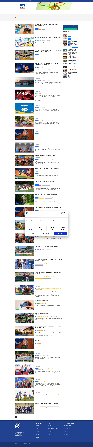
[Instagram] (65, 1)
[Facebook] (63, 1)
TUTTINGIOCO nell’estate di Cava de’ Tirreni (45, 142)
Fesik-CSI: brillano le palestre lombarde (72, 70)
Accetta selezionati (46, 233)
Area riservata (27, 0)
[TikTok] (77, 1)
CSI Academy (66, 434)
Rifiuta (32, 233)
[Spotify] (73, 1)
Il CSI (38, 425)
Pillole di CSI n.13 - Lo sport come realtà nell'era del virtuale (72, 53)
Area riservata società (67, 425)
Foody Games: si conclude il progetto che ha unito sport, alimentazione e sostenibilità (72, 41)
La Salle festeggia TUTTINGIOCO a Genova (44, 181)
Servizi (38, 434)
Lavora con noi (50, 434)
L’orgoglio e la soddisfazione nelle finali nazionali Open (48, 207)
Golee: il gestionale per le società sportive (72, 66)
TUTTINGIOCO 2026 (39, 352)
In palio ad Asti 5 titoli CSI (41, 364)
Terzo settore (39, 438)
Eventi (38, 432)
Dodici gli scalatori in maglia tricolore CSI (45, 155)
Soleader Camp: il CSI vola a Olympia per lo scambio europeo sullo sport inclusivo (72, 43)
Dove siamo (20, 0)
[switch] (41, 229)
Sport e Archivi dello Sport (41, 90)
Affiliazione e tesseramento (41, 300)
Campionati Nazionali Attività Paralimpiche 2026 (46, 403)
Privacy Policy (50, 425)
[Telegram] (75, 1)
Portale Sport (66, 431)
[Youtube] (69, 1)
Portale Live (66, 432)
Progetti (38, 435)
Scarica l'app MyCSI (67, 435)
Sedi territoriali (50, 431)
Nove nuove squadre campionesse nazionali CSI (46, 285)
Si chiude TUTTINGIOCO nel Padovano (43, 77)
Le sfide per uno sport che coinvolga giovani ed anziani (48, 129)
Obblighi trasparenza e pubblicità (53, 428)
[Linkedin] (71, 1)
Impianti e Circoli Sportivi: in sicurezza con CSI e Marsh (48, 37)
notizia (17, 33)
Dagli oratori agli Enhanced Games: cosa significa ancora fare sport (72, 35)
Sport (38, 428)
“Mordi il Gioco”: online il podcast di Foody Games (46, 104)
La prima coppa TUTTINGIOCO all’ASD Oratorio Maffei (47, 246)
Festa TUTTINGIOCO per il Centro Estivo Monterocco (72, 60)
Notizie (38, 431)
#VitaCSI (38, 437)
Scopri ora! (70, 28)
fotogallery (18, 412)
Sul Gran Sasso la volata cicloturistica (44, 313)
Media (23, 0)
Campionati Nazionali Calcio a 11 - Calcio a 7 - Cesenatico (48, 390)
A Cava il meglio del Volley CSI (42, 377)
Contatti (16, 0)
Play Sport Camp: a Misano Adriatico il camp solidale (47, 116)
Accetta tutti (60, 233)
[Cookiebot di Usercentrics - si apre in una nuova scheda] (60, 213)
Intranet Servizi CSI (67, 428)
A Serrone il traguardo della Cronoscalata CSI (46, 194)
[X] (67, 1)
